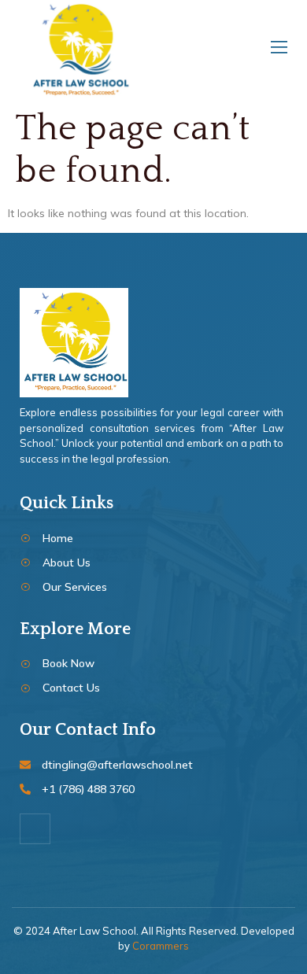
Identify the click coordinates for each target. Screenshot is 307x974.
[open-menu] (276, 50)
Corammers (160, 945)
